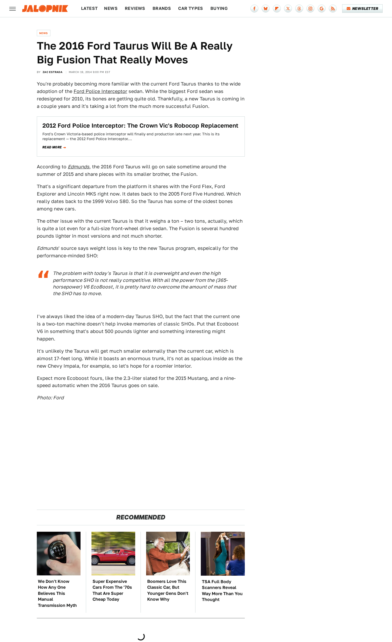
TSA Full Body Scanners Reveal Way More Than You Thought (222, 590)
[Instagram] (310, 9)
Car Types (190, 8)
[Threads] (299, 9)
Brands (162, 8)
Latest (89, 8)
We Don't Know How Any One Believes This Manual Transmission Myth (57, 593)
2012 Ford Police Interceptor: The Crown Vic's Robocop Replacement (140, 125)
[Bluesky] (266, 9)
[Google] (322, 9)
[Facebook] (254, 9)
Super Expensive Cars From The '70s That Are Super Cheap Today (112, 590)
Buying (219, 8)
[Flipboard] (277, 9)
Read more (52, 147)
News (111, 8)
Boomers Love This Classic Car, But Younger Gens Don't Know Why (167, 590)
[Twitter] (288, 9)
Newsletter (365, 8)
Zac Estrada (52, 72)
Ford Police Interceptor (100, 91)
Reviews (135, 8)
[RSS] (333, 9)
